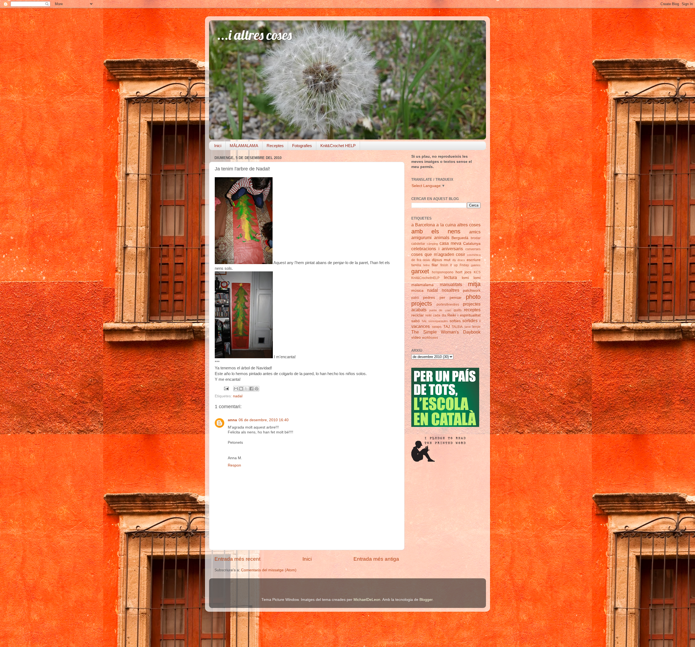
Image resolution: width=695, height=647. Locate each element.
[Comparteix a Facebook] (251, 388)
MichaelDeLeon (366, 600)
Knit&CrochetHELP (425, 278)
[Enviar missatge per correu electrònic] (226, 388)
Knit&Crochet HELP (338, 145)
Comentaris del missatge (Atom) (268, 570)
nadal (237, 396)
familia (416, 265)
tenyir (476, 327)
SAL (424, 321)
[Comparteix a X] (246, 388)
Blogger (425, 600)
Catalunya (472, 244)
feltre (426, 265)
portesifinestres (448, 304)
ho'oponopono (442, 272)
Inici (217, 145)
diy (454, 260)
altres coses (469, 224)
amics (475, 231)
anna (232, 420)
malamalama (422, 285)
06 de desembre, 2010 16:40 (264, 420)
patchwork (472, 290)
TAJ (446, 327)
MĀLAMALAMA (244, 145)
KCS (477, 272)
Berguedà (459, 238)
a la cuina (446, 224)
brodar (476, 238)
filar (435, 265)
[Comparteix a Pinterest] (256, 388)
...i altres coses (254, 34)
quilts (458, 310)
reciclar (417, 315)
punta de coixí (440, 310)
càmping (432, 243)
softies (455, 321)
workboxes (430, 338)
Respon (234, 465)
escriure (474, 260)
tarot (467, 326)
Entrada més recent (237, 559)
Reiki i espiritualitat (464, 315)
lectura (450, 277)
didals (426, 260)
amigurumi (421, 237)
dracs (461, 260)
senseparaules (438, 321)
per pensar (451, 298)
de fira (416, 260)
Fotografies (302, 145)
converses (473, 249)
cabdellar (418, 244)
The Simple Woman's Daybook (446, 331)
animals (441, 237)
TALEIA (457, 327)
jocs (468, 272)
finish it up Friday (454, 265)
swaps (436, 327)
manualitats (451, 284)
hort (459, 272)
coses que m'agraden (432, 254)
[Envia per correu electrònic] (236, 388)
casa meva (450, 243)
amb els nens (435, 231)
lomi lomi (471, 278)
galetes (476, 265)
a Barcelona (423, 224)
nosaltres (450, 290)
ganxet (420, 271)
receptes (472, 309)
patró (415, 298)
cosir (460, 254)
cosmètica (474, 254)
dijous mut (441, 260)
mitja (474, 284)
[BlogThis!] (241, 388)
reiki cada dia (435, 315)
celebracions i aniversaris (437, 248)
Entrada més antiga (376, 559)
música (417, 290)
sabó (415, 321)
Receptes (275, 145)
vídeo (416, 337)
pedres (429, 298)
